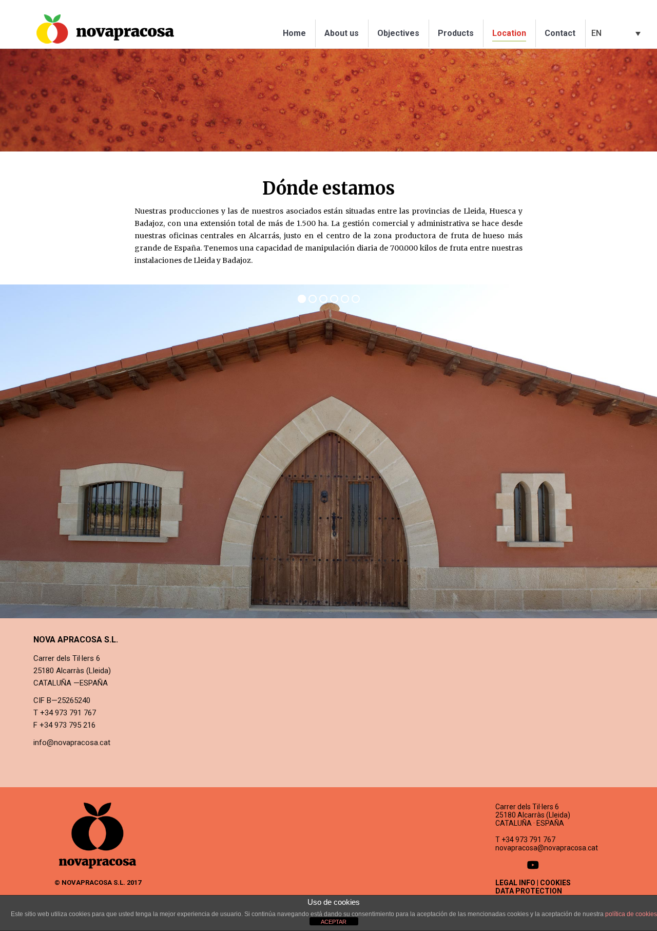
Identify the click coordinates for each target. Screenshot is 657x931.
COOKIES (555, 883)
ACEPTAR (333, 922)
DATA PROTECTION (528, 891)
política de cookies (631, 914)
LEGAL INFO (515, 883)
